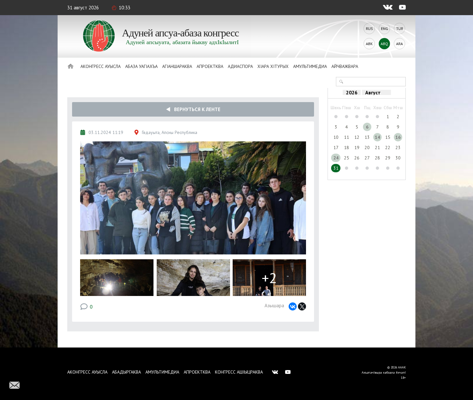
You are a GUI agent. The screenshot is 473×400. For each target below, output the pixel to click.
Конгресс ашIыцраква (239, 372)
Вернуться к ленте (195, 109)
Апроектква (210, 66)
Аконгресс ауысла (100, 66)
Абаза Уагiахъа (141, 66)
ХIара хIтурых (273, 66)
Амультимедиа (310, 66)
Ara (399, 43)
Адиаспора (240, 66)
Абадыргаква (126, 372)
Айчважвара (344, 66)
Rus (369, 28)
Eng (384, 28)
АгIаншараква (177, 66)
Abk (369, 43)
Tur (399, 28)
